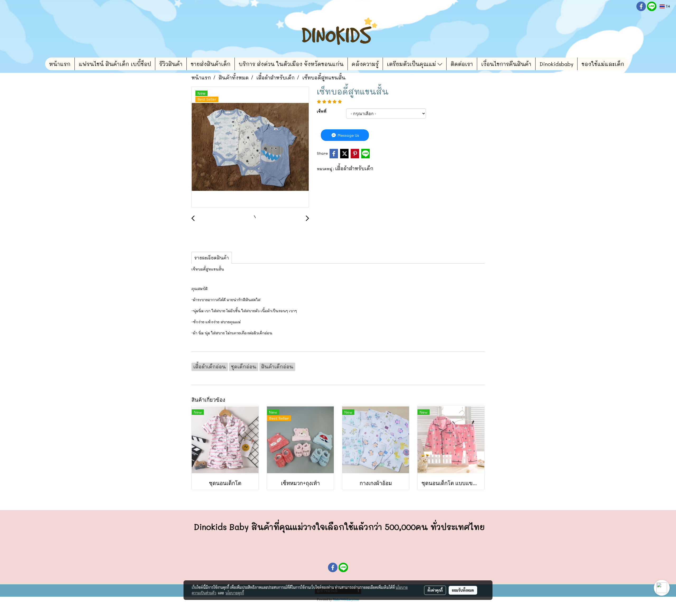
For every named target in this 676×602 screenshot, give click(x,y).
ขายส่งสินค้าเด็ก (211, 63)
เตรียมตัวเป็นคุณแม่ (412, 63)
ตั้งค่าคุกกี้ (435, 590)
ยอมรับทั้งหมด (463, 590)
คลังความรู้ (365, 63)
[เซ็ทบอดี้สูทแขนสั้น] (250, 147)
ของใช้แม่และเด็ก (602, 63)
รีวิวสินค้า (170, 63)
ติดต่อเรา (461, 63)
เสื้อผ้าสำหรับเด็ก (354, 168)
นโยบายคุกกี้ (235, 592)
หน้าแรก (60, 63)
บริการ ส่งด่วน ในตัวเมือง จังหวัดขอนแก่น (291, 63)
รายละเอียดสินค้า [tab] (211, 257)
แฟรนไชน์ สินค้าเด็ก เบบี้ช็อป (115, 63)
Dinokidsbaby (556, 63)
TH (667, 6)
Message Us (348, 135)
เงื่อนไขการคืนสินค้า (506, 63)
